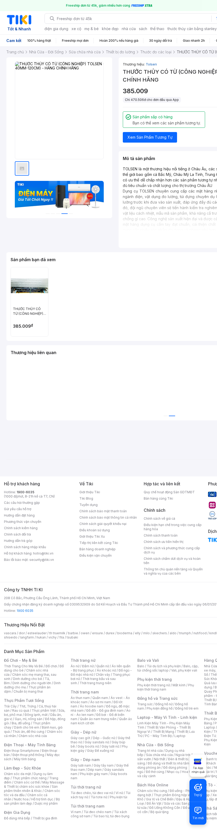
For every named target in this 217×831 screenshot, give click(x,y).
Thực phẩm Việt (44, 710)
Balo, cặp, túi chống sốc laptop (167, 668)
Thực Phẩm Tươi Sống (24, 700)
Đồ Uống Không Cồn (164, 808)
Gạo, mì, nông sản (28, 719)
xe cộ (76, 28)
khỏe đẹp (110, 28)
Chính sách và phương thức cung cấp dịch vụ (172, 550)
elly (138, 633)
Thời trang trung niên (95, 683)
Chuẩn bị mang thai (28, 691)
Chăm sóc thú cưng (152, 791)
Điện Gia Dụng (17, 812)
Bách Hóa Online (152, 785)
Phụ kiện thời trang (154, 679)
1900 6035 (25, 611)
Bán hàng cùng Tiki (158, 498)
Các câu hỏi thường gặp (22, 503)
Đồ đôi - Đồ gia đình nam (105, 710)
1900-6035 (25, 492)
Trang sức (145, 704)
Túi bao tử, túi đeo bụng (111, 816)
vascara (10, 633)
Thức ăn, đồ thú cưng (28, 732)
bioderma (124, 633)
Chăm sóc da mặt (17, 774)
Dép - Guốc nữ (104, 738)
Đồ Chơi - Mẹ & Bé (20, 660)
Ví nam (76, 812)
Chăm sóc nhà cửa (33, 736)
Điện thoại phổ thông (28, 755)
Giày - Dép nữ (83, 732)
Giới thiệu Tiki (89, 492)
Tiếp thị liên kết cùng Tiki (98, 543)
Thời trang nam (85, 692)
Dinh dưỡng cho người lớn (31, 683)
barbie (73, 633)
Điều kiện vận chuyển (95, 555)
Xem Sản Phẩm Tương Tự (150, 137)
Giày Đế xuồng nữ (100, 751)
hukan (41, 637)
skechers (159, 633)
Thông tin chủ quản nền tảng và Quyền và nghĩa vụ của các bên (173, 571)
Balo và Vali (148, 660)
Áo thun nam (80, 698)
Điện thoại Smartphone (21, 751)
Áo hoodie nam (91, 706)
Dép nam (95, 770)
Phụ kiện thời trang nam (165, 687)
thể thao (157, 28)
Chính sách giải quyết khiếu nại (102, 524)
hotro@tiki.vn (43, 553)
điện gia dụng (56, 28)
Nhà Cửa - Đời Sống (155, 745)
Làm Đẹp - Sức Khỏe (22, 768)
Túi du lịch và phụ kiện (164, 666)
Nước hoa (21, 799)
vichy (52, 637)
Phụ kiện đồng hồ (160, 708)
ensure (97, 633)
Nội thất (159, 759)
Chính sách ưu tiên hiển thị (163, 542)
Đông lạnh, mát (36, 715)
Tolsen (151, 64)
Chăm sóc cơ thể (27, 782)
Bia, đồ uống (21, 723)
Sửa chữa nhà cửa (159, 755)
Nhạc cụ (173, 772)
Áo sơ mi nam (100, 702)
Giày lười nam (81, 765)
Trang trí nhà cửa (150, 751)
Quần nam (100, 698)
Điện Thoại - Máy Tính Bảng (30, 745)
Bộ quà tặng (159, 812)
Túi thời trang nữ (86, 787)
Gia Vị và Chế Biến (160, 799)
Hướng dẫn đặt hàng (19, 515)
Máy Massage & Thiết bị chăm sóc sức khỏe (34, 784)
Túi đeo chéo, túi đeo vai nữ (92, 793)
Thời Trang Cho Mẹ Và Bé (23, 666)
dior (22, 633)
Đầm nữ (88, 666)
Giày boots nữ (88, 746)
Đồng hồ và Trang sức (157, 698)
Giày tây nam (104, 765)
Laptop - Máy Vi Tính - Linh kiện (167, 717)
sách (143, 28)
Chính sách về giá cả (159, 518)
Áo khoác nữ (106, 670)
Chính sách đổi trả (17, 534)
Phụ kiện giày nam (94, 774)
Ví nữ (119, 793)
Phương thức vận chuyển (22, 522)
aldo (173, 633)
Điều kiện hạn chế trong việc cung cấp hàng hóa (173, 527)
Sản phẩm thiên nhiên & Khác (31, 789)
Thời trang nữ (83, 660)
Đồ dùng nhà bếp (17, 818)
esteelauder (37, 633)
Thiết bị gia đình (45, 818)
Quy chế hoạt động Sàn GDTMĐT (169, 492)
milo (146, 633)
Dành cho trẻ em (26, 727)
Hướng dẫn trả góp (18, 541)
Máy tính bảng (25, 759)
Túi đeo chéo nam (97, 812)
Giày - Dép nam (85, 759)
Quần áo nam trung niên (98, 719)
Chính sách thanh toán (161, 535)
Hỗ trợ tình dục (42, 799)
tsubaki (72, 637)
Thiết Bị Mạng (163, 732)
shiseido (10, 637)
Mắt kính (179, 685)
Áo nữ (75, 666)
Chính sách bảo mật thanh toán (103, 511)
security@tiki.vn (41, 560)
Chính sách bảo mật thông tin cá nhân (108, 517)
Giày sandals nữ (97, 742)
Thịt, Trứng (27, 706)
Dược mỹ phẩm (46, 803)
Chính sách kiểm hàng (21, 528)
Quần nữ (102, 666)
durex (110, 633)
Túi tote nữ (99, 797)
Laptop (180, 736)
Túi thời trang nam (87, 806)
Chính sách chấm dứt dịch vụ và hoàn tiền (172, 561)
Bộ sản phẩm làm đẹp (32, 801)
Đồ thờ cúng (155, 772)
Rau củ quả (20, 710)
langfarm (27, 637)
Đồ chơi (51, 666)
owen (85, 633)
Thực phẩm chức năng (29, 778)
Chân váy (103, 675)
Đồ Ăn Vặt (154, 803)
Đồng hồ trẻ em (186, 708)
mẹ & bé (91, 28)
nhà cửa (129, 28)
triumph (185, 633)
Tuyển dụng (88, 505)
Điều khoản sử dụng (94, 530)
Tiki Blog (86, 498)
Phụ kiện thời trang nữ (153, 685)
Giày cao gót (80, 738)
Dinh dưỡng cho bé (27, 679)
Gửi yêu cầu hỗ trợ (17, 509)
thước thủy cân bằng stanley (192, 28)
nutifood (200, 633)
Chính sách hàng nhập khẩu (25, 547)
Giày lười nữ (110, 746)
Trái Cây (10, 706)
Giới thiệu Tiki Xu (92, 536)
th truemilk (57, 633)
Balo (140, 666)
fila (61, 637)
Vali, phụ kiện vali (184, 670)
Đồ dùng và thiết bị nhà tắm (168, 763)
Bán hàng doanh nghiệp (97, 549)
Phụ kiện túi (118, 797)
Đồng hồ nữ (164, 704)
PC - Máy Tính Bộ (158, 736)
